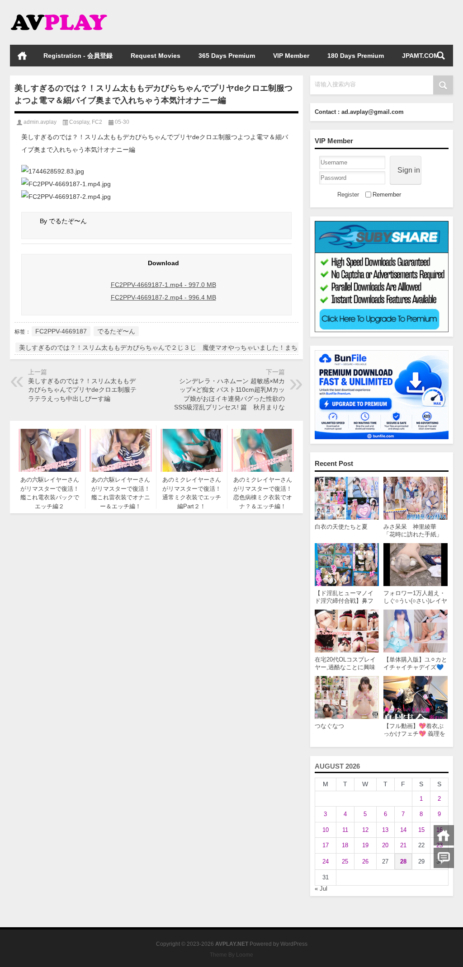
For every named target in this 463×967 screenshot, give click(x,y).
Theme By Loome (231, 955)
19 (365, 845)
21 (403, 845)
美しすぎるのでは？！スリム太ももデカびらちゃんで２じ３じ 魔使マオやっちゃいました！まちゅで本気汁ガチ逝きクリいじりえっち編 (215, 347)
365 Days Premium (226, 55)
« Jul (321, 888)
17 (325, 845)
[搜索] (441, 55)
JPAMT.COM (420, 55)
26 (365, 861)
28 (403, 861)
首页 (22, 55)
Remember (387, 194)
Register (348, 194)
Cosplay (79, 122)
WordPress (293, 944)
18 (345, 845)
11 (345, 829)
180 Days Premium (355, 55)
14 (403, 829)
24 (325, 861)
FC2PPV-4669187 (61, 331)
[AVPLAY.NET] (68, 12)
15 (421, 829)
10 (325, 829)
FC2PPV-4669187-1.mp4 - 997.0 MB (163, 284)
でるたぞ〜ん (116, 331)
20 (385, 845)
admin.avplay (40, 122)
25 (345, 861)
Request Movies (155, 55)
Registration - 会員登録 (78, 55)
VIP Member (291, 55)
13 (385, 829)
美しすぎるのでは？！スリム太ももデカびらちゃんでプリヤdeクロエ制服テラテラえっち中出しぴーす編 (82, 389)
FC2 (97, 122)
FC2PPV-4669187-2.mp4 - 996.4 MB (163, 297)
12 (365, 829)
